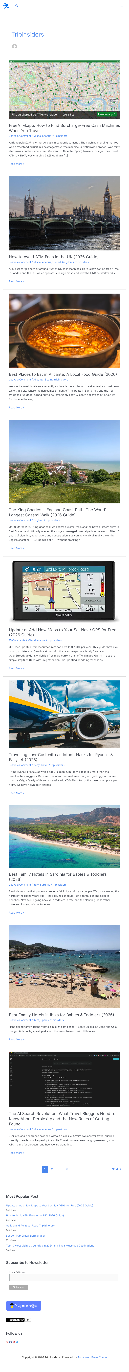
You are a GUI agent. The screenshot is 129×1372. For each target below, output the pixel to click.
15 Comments (17, 640)
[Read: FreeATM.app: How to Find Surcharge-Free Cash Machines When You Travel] (64, 89)
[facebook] (11, 1342)
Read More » (16, 164)
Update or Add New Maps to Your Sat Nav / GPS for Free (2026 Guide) (49, 1205)
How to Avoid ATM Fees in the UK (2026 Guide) (54, 256)
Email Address (17, 1272)
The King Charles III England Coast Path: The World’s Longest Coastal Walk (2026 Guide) (58, 512)
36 (66, 1169)
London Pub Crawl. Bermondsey (26, 1235)
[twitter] (17, 1342)
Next (116, 1169)
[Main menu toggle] (122, 5)
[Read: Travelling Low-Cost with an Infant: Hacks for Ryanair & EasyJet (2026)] (64, 714)
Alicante (38, 379)
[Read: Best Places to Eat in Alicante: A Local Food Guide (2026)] (64, 330)
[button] (16, 6)
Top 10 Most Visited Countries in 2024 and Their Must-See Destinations (50, 1245)
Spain (48, 379)
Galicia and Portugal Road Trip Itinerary (30, 1225)
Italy (36, 884)
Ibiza (36, 1020)
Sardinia (45, 884)
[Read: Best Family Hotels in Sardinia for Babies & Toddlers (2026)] (64, 836)
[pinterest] (14, 1342)
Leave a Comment (20, 135)
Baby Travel (40, 765)
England (38, 520)
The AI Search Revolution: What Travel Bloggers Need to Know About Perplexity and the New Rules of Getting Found (62, 1118)
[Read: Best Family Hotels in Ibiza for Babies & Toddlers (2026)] (64, 966)
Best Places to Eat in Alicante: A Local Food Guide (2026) (63, 374)
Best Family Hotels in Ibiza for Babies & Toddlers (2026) (61, 1014)
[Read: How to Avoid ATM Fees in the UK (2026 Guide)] (64, 213)
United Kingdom (62, 262)
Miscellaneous (42, 135)
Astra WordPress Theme (92, 1357)
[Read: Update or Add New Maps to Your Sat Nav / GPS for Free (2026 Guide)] (64, 591)
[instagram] (7, 1342)
